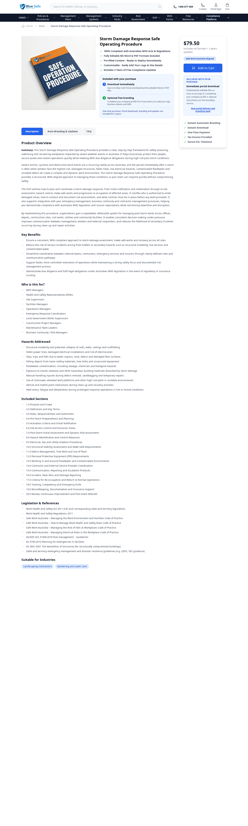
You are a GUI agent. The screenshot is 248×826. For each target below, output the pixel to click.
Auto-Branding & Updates (63, 131)
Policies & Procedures (42, 17)
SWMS (22, 17)
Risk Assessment (138, 17)
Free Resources (188, 17)
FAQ (89, 131)
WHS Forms (169, 17)
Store (42, 26)
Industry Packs (117, 17)
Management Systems (93, 17)
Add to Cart (206, 68)
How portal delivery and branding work (203, 110)
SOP (155, 17)
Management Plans (68, 17)
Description (32, 131)
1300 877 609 (185, 6)
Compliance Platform (213, 17)
